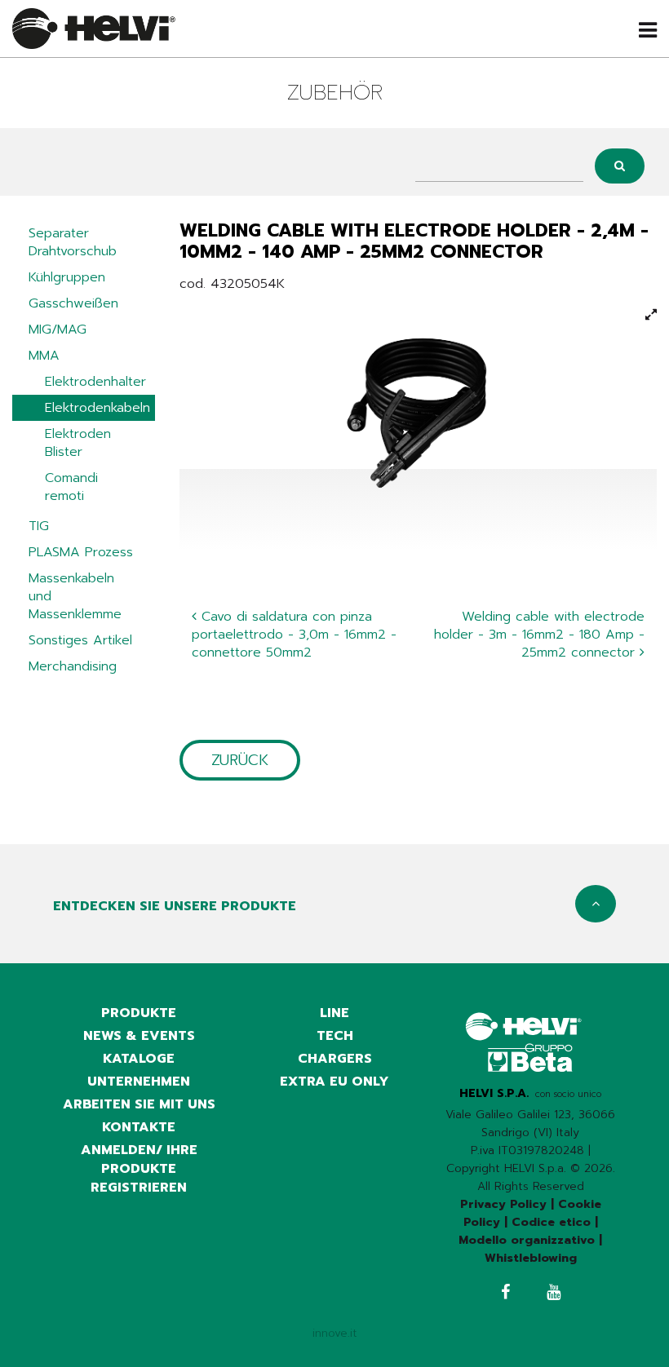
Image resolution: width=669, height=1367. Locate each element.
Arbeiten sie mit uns (139, 1104)
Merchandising (73, 666)
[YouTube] (553, 1294)
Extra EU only (334, 1081)
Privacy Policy (503, 1204)
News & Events (139, 1036)
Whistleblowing (531, 1258)
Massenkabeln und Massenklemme (75, 596)
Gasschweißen (73, 303)
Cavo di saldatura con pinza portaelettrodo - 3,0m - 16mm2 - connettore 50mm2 (294, 634)
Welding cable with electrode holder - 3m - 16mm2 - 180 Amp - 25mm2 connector (539, 634)
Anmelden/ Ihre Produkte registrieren (139, 1168)
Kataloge (139, 1058)
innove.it (334, 1333)
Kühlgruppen (67, 277)
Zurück (239, 760)
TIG (39, 526)
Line (334, 1013)
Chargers (335, 1058)
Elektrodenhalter (95, 382)
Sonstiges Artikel (80, 640)
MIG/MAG (57, 329)
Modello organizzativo (527, 1240)
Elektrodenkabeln (97, 408)
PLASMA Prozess (81, 552)
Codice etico (551, 1222)
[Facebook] (505, 1294)
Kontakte (138, 1127)
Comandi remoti (71, 487)
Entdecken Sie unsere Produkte (174, 906)
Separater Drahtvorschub (73, 242)
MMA (44, 355)
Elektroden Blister (78, 443)
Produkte (138, 1013)
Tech (335, 1036)
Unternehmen (138, 1081)
